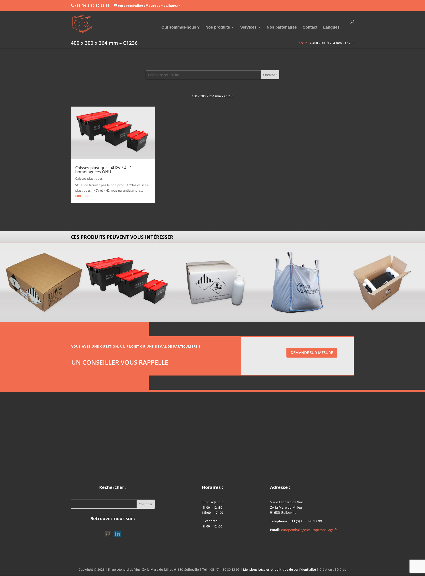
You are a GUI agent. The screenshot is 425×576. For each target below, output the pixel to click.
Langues (331, 27)
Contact (310, 27)
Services (248, 27)
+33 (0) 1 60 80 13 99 (92, 5)
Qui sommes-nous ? (180, 27)
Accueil (304, 43)
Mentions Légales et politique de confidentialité (279, 569)
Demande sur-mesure (312, 352)
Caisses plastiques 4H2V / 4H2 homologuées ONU (103, 169)
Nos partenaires (282, 27)
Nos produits (217, 27)
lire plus (82, 196)
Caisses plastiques (89, 178)
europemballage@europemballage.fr (309, 529)
